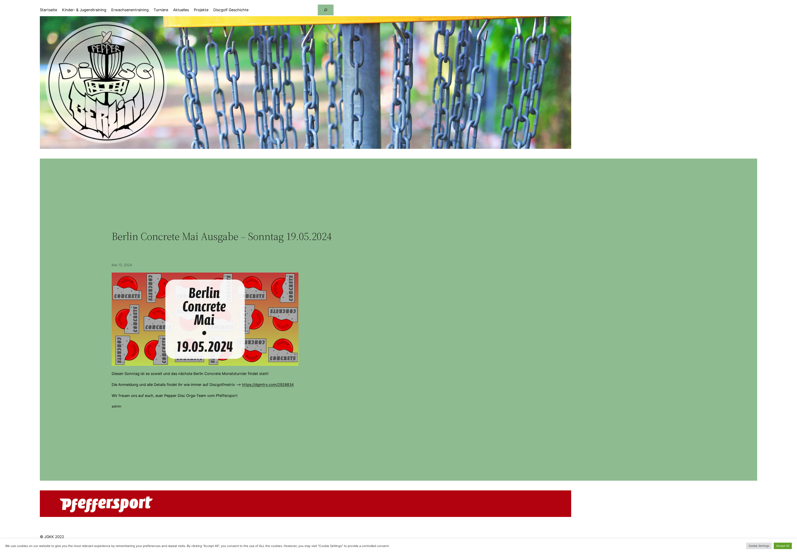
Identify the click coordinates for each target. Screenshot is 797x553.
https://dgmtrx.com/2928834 (268, 384)
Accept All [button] (782, 545)
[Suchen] (326, 10)
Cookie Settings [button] (759, 545)
